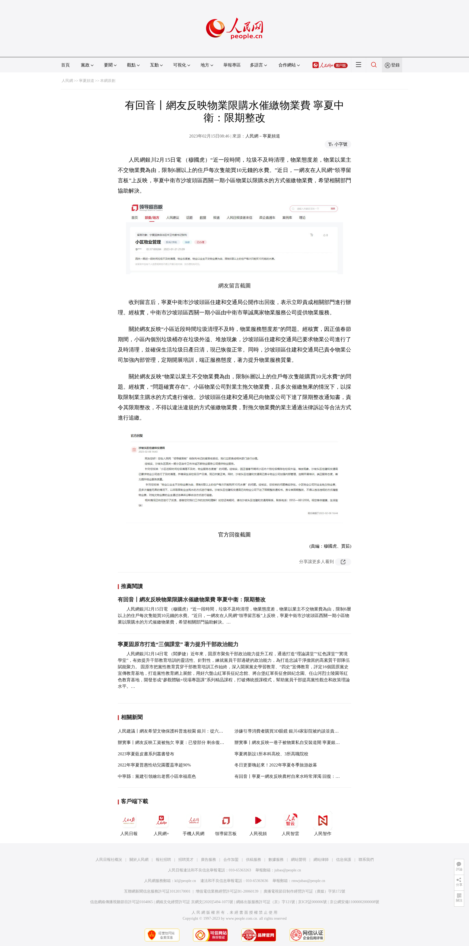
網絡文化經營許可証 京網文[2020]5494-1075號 (194, 902)
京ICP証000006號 (312, 902)
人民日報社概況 (109, 860)
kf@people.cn (185, 881)
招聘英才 (186, 860)
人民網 (67, 81)
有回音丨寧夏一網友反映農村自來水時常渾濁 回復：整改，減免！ (298, 776)
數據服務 (276, 860)
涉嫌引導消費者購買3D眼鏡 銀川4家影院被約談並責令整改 (290, 731)
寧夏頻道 (86, 81)
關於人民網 (138, 860)
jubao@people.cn (287, 870)
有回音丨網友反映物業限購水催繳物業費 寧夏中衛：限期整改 (192, 599)
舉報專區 (232, 65)
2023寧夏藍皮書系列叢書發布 (146, 754)
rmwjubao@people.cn (308, 881)
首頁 (65, 65)
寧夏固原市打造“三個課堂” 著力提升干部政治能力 (178, 644)
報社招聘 (163, 860)
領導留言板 (226, 833)
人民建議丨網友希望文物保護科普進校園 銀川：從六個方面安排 (179, 731)
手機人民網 (193, 833)
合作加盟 (231, 860)
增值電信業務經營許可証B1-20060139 (227, 891)
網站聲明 (298, 860)
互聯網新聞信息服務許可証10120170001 (157, 891)
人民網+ (161, 833)
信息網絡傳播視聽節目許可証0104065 (121, 902)
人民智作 (322, 833)
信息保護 (343, 860)
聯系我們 (366, 860)
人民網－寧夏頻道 (262, 136)
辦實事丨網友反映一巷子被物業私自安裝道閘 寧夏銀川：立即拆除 (298, 742)
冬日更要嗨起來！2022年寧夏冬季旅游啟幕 (275, 765)
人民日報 (129, 833)
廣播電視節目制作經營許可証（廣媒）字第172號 (304, 891)
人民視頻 (258, 833)
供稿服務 (253, 860)
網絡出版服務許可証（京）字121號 (265, 902)
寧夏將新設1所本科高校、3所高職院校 (271, 754)
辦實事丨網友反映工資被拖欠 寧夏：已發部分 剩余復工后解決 (177, 742)
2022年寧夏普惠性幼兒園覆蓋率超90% (154, 765)
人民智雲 (290, 833)
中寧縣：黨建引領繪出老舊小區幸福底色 (157, 776)
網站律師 (321, 860)
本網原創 (107, 81)
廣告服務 (208, 860)
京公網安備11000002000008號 (354, 902)
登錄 (395, 65)
